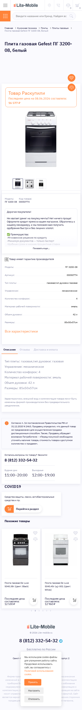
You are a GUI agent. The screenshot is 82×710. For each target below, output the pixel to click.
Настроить (34, 690)
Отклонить (34, 699)
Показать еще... (41, 248)
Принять (33, 682)
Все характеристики (21, 331)
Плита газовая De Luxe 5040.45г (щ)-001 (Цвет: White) (58, 586)
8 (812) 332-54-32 (21, 460)
